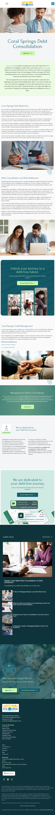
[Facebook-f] (4, 779)
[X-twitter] (12, 779)
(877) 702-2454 (6, 762)
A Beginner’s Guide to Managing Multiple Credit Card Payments (30, 626)
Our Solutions (5, 746)
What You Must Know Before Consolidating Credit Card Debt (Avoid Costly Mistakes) (31, 604)
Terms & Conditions (24, 805)
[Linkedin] (8, 779)
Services (4, 748)
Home (3, 745)
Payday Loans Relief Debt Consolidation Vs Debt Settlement (23, 582)
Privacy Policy (32, 805)
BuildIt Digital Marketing (46, 810)
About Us (4, 750)
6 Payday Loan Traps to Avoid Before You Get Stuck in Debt (31, 615)
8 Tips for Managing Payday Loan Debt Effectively (29, 592)
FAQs (3, 752)
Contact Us (5, 754)
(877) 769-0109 (6, 768)
